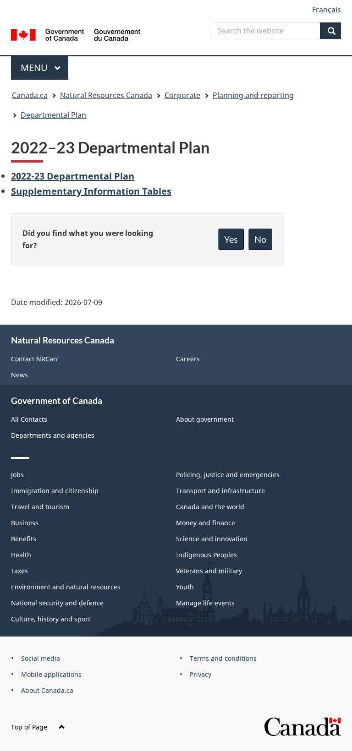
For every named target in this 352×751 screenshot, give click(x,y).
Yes (231, 239)
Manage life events (205, 603)
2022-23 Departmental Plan (72, 176)
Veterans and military (209, 570)
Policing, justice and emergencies (228, 474)
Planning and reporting (253, 95)
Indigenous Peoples (206, 554)
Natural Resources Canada (106, 95)
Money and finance (205, 522)
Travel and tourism (40, 506)
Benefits (23, 538)
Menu (35, 67)
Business (24, 522)
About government (205, 419)
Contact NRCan (34, 358)
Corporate (182, 95)
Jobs (17, 474)
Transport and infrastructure (220, 490)
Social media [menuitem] (40, 658)
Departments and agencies (52, 435)
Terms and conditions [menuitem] (223, 658)
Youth (185, 586)
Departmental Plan (53, 115)
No (260, 239)
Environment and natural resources (66, 586)
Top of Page (29, 727)
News (19, 374)
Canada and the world (210, 506)
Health (21, 554)
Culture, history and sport (50, 619)
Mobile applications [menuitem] (51, 674)
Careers (188, 358)
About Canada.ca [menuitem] (47, 690)
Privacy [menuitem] (200, 674)
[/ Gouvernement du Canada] (76, 34)
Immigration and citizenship (55, 490)
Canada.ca (30, 95)
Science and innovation (212, 538)
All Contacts (29, 419)
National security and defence (57, 603)
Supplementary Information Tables (91, 191)
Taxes (19, 570)
